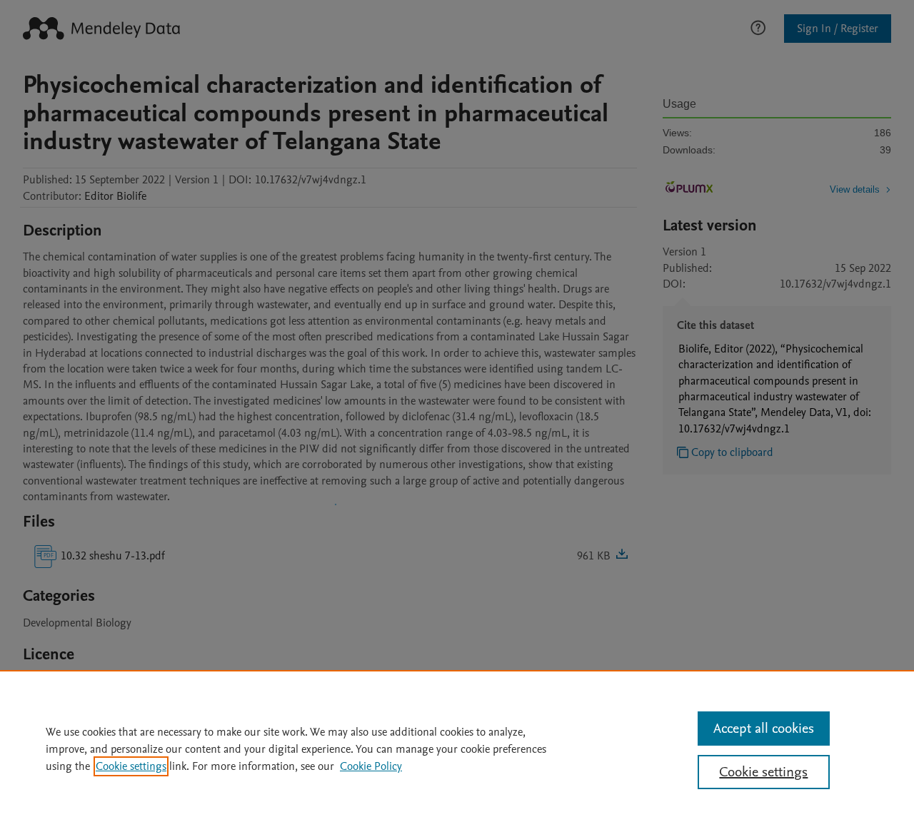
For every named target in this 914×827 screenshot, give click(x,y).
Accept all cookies (763, 728)
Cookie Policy (371, 766)
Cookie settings (131, 766)
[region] (457, 748)
